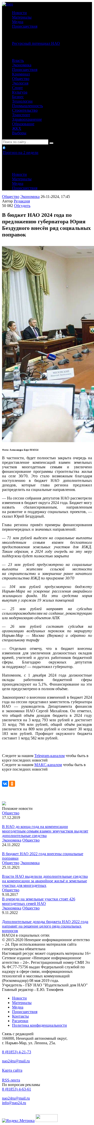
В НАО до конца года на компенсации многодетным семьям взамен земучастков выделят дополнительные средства (45, 831)
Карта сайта (12, 1070)
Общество (20, 78)
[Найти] (51, 143)
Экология (20, 83)
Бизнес (18, 97)
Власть (18, 60)
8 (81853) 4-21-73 (16, 1052)
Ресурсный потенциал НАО (36, 43)
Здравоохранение (27, 119)
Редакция (22, 201)
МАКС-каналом (48, 765)
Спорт (17, 88)
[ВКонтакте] (5, 784)
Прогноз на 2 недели (20, 152)
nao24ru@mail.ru (16, 1061)
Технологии (22, 101)
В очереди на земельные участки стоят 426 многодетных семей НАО (38, 901)
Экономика (21, 65)
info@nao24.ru (14, 1103)
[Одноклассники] (12, 784)
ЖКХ (16, 128)
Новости (19, 13)
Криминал (21, 74)
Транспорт (21, 115)
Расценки (20, 1021)
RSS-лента (11, 1080)
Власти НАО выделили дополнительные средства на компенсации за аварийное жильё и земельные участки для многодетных (45, 881)
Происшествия (24, 26)
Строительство (25, 110)
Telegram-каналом (49, 756)
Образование (23, 124)
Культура (19, 92)
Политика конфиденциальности (39, 1025)
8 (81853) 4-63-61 (16, 1089)
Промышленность (27, 106)
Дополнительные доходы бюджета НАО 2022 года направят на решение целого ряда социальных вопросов (45, 926)
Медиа (17, 22)
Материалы (22, 17)
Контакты (20, 1016)
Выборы (19, 133)
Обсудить (22, 205)
